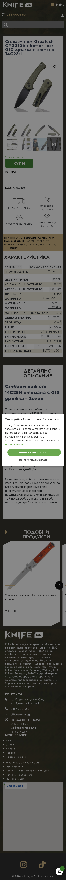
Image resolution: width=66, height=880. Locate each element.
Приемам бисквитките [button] (34, 452)
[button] (33, 460)
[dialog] (33, 440)
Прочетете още (14, 444)
